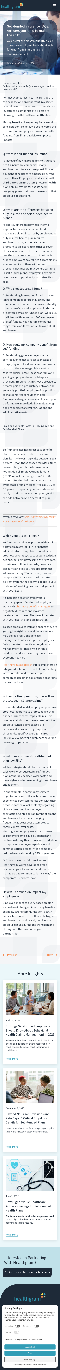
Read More (12, 1058)
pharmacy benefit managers (33, 606)
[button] (54, 6)
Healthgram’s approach (17, 665)
